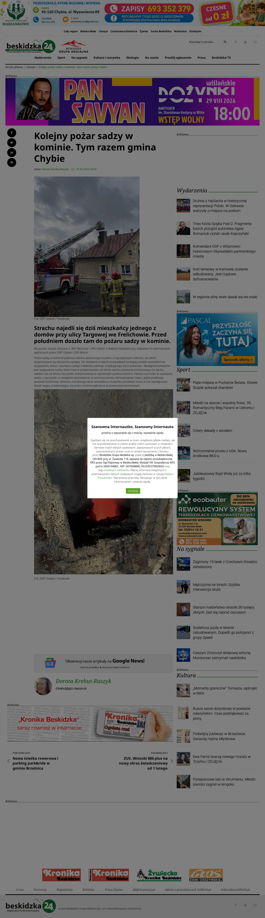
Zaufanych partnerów (116, 470)
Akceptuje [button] (133, 491)
